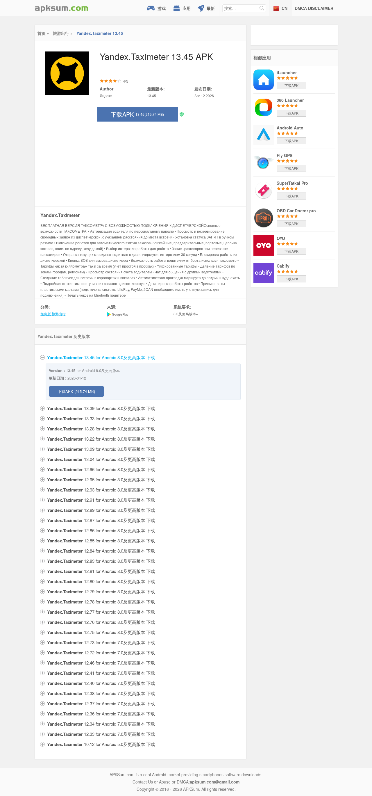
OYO (281, 238)
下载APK (137, 114)
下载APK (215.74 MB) (76, 391)
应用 (187, 8)
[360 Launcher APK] (263, 107)
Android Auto (290, 128)
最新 (211, 8)
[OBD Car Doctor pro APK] (263, 217)
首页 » (43, 33)
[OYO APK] (263, 245)
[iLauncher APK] (263, 79)
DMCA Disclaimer (314, 8)
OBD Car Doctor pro (296, 210)
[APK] (62, 8)
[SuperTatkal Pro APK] (263, 190)
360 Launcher (290, 100)
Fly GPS (284, 155)
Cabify (283, 266)
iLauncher (287, 72)
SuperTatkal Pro (292, 183)
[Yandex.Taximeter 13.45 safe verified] (181, 114)
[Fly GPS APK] (263, 162)
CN (284, 8)
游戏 (162, 8)
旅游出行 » (63, 33)
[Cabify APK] (263, 272)
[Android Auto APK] (263, 134)
